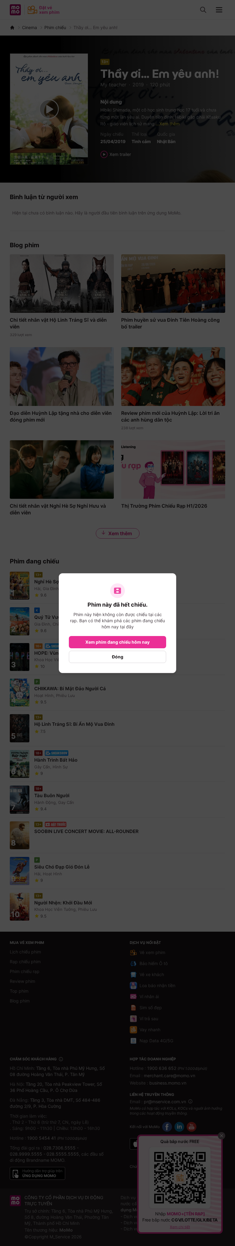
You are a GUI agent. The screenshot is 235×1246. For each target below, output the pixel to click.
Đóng (117, 656)
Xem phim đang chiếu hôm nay (117, 642)
